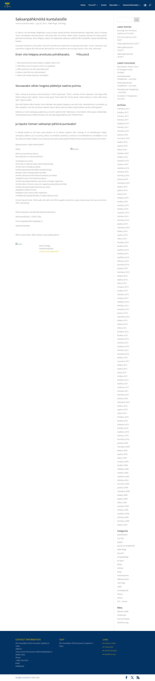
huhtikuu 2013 (122, 298)
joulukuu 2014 (122, 224)
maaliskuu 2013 (123, 302)
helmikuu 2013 (122, 305)
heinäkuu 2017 (122, 112)
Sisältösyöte (121, 615)
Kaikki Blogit (52, 23)
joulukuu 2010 (122, 398)
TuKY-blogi (62, 23)
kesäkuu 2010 (122, 421)
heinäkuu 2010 (122, 417)
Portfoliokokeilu (123, 575)
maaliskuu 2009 (123, 476)
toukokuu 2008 (123, 506)
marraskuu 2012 (123, 317)
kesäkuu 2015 (122, 201)
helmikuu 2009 (122, 480)
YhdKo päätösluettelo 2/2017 (128, 43)
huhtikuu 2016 (122, 164)
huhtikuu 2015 (122, 209)
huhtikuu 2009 (122, 473)
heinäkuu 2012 (122, 331)
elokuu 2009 (122, 458)
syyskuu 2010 (122, 409)
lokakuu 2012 (122, 320)
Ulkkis (119, 586)
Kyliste (119, 564)
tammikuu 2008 (123, 521)
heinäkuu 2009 (122, 461)
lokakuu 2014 (122, 231)
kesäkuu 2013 (122, 291)
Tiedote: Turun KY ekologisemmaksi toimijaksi (127, 70)
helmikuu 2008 (122, 517)
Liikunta (120, 568)
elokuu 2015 (122, 194)
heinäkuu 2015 (122, 198)
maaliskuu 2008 (123, 513)
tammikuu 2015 (123, 220)
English (120, 542)
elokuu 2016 (122, 149)
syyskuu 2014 (122, 235)
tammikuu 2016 (123, 175)
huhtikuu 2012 (122, 343)
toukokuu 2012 (123, 339)
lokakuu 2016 (122, 142)
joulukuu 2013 (122, 268)
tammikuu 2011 (123, 395)
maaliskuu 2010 (123, 432)
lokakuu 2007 (122, 525)
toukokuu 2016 (123, 160)
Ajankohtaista (122, 534)
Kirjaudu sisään (122, 611)
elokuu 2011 (122, 372)
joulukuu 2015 (122, 179)
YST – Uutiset (122, 601)
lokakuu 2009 (122, 450)
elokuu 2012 (122, 328)
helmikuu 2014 (122, 261)
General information (130, 5)
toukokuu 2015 (123, 205)
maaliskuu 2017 (123, 123)
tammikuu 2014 (123, 264)
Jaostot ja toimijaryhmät (126, 546)
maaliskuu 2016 (123, 168)
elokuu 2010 (122, 413)
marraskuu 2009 (123, 447)
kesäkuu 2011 (122, 376)
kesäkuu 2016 (122, 157)
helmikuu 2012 (122, 350)
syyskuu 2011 (122, 369)
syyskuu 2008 (122, 499)
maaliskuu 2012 (123, 346)
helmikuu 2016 (122, 172)
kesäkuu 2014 (122, 246)
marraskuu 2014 (123, 227)
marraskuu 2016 (123, 138)
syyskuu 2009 (122, 454)
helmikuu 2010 (122, 435)
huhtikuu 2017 (122, 120)
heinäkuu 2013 (122, 287)
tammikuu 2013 (123, 309)
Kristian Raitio (29, 23)
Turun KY (92, 5)
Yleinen (120, 594)
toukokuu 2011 (123, 380)
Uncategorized (122, 590)
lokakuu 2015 (122, 187)
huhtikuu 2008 (122, 510)
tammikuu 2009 (123, 484)
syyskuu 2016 (122, 146)
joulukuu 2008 (122, 487)
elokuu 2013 (122, 283)
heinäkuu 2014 (122, 242)
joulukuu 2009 (122, 443)
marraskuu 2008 (123, 491)
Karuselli (120, 553)
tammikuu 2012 (123, 354)
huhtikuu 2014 (122, 253)
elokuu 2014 (122, 239)
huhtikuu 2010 (122, 428)
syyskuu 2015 (122, 190)
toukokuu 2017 (123, 116)
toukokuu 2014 (123, 250)
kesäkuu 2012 (122, 335)
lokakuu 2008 (122, 495)
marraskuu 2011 (123, 361)
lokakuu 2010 (122, 406)
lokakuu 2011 (122, 365)
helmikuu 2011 (122, 391)
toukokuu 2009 (123, 469)
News (119, 572)
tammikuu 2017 (123, 131)
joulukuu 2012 (122, 313)
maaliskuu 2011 (123, 387)
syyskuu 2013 (122, 279)
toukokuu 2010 (123, 424)
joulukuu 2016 (122, 135)
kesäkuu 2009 (122, 465)
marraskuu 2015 (123, 183)
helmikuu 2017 (122, 127)
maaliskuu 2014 (123, 257)
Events (103, 5)
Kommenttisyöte (123, 619)
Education (113, 5)
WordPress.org (122, 622)
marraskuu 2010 (123, 402)
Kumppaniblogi (122, 557)
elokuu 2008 (122, 502)
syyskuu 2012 (122, 324)
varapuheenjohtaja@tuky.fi (49, 251)
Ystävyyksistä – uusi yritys (126, 79)
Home (83, 5)
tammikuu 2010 (123, 439)
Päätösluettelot (123, 579)
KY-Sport (120, 561)
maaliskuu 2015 (123, 212)
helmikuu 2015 (122, 216)
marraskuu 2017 (123, 108)
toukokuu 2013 (123, 294)
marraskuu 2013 (123, 272)
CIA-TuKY (120, 538)
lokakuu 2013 (122, 276)
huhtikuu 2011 (122, 383)
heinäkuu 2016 (122, 153)
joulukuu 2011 (122, 357)
